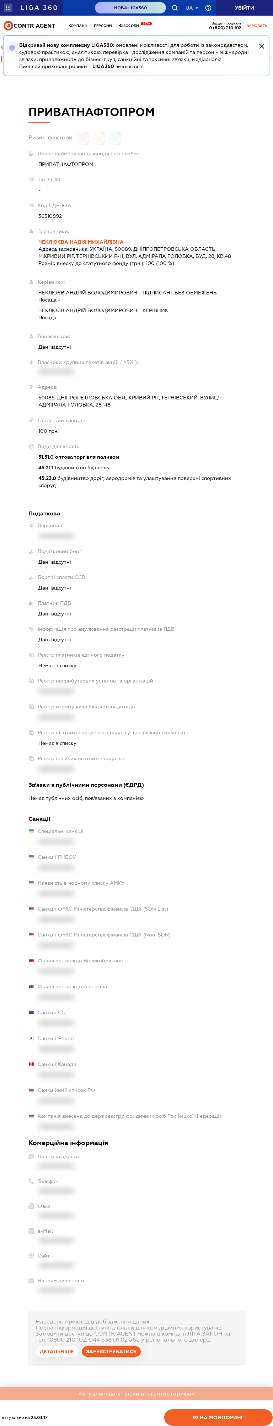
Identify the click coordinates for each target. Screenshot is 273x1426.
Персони (103, 26)
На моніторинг (221, 1417)
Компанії (78, 26)
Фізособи (131, 26)
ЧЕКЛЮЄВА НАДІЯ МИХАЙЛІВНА (81, 242)
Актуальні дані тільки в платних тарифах (136, 1394)
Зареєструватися (111, 1351)
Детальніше (57, 1351)
